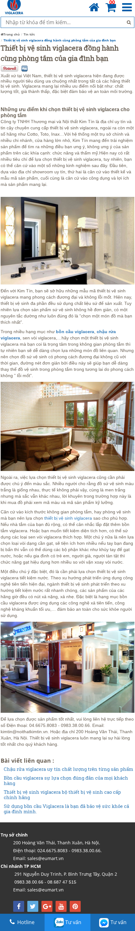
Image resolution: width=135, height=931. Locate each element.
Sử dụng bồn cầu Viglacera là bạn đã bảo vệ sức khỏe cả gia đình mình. (66, 809)
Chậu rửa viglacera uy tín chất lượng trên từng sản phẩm (68, 769)
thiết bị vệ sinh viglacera (68, 518)
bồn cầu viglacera (75, 331)
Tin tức (29, 34)
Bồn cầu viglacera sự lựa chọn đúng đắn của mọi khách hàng (66, 780)
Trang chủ (11, 34)
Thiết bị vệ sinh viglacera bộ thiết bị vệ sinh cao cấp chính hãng (62, 794)
